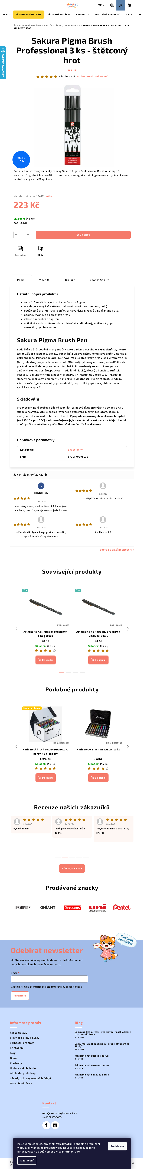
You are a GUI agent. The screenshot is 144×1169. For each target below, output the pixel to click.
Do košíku (85, 235)
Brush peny (75, 450)
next (128, 629)
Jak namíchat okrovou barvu (92, 1065)
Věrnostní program (22, 1043)
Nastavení (26, 1161)
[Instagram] (55, 1125)
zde (77, 1152)
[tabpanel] (22, 907)
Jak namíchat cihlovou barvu (92, 1074)
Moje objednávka (21, 1083)
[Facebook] (46, 1125)
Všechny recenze (72, 868)
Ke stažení (17, 1048)
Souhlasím (117, 1146)
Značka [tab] (99, 280)
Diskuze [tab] (70, 280)
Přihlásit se (20, 996)
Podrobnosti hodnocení (92, 76)
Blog (13, 1053)
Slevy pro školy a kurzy (24, 1038)
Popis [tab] (21, 280)
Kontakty (16, 1063)
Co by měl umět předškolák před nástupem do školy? (102, 1045)
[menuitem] (6, 15)
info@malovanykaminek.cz (59, 1113)
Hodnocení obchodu (23, 1068)
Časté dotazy (18, 1033)
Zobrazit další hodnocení (116, 550)
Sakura (72, 70)
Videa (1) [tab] (45, 280)
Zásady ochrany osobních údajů (30, 1078)
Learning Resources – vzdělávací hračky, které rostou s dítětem (103, 1033)
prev (16, 629)
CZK (99, 5)
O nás (13, 1058)
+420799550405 (52, 1117)
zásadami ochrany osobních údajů (63, 987)
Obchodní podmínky (23, 1073)
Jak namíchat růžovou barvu (92, 1055)
